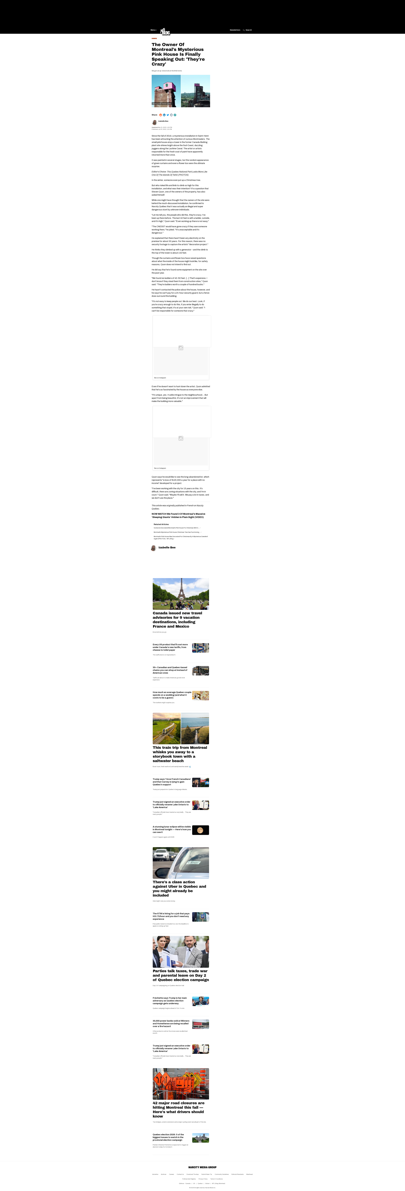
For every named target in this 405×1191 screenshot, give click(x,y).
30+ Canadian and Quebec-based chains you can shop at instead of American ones (170, 670)
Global (207, 1183)
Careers (171, 1174)
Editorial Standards (238, 1174)
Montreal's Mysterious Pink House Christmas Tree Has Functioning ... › (177, 532)
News (154, 38)
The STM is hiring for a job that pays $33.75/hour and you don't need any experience (171, 916)
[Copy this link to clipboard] (175, 115)
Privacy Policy (203, 1179)
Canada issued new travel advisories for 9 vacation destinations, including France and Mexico (177, 619)
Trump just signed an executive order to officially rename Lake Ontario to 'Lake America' (171, 804)
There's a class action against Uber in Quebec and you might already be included (179, 888)
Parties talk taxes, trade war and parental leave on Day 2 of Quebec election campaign (181, 975)
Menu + (154, 30)
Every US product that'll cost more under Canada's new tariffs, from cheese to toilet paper (170, 647)
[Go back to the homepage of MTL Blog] (165, 30)
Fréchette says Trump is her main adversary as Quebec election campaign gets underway (170, 1001)
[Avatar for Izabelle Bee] (153, 548)
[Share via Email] (171, 115)
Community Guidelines (222, 1174)
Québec (200, 1183)
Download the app (193, 1174)
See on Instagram (160, 378)
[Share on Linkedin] (164, 115)
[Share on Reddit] (160, 115)
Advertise (155, 1174)
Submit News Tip (206, 1174)
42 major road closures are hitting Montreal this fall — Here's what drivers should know (178, 1109)
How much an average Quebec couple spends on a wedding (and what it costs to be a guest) (172, 695)
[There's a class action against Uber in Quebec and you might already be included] (181, 863)
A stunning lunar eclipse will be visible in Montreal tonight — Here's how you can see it (172, 829)
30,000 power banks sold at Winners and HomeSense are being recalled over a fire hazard (171, 1023)
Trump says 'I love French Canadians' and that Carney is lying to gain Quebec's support (172, 782)
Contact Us (180, 1174)
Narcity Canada (157, 103)
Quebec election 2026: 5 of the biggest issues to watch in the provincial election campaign (168, 1137)
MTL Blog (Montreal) (218, 1183)
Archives (163, 1174)
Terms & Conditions (216, 1179)
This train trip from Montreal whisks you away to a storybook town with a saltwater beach (180, 754)
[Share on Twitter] (168, 115)
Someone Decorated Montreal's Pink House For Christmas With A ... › (177, 528)
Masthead (249, 1174)
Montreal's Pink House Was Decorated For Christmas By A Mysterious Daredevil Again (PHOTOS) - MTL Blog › (181, 538)
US (194, 1183)
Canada (187, 1183)
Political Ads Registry (189, 1179)
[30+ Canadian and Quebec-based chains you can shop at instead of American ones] (200, 670)
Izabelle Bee (163, 121)
